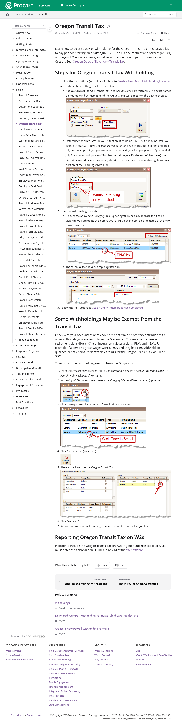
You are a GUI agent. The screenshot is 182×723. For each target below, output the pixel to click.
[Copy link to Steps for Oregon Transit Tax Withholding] (159, 73)
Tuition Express (25, 373)
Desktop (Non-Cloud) (28, 368)
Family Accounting (27, 55)
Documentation (24, 14)
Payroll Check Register (32, 334)
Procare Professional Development (31, 379)
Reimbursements (29, 317)
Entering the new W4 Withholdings (32, 118)
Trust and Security (104, 664)
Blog (138, 650)
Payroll (43, 14)
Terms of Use (34, 715)
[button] (160, 14)
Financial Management (61, 686)
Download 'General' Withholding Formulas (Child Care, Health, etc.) (32, 248)
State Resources (144, 664)
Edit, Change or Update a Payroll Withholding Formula (32, 237)
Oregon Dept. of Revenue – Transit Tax (98, 61)
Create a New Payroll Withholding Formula (32, 243)
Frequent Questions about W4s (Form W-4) (32, 112)
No (123, 565)
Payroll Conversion (30, 300)
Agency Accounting (27, 61)
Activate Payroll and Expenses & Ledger (32, 288)
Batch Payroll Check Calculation (32, 129)
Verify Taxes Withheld (32, 209)
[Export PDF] (161, 40)
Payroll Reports (28, 163)
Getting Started (25, 44)
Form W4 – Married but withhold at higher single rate (32, 135)
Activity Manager (26, 78)
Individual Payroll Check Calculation (32, 175)
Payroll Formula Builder (32, 226)
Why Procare (101, 659)
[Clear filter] (43, 26)
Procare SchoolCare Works (19, 659)
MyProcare (22, 390)
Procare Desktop (14, 655)
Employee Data (25, 84)
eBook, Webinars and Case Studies (154, 655)
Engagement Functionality (31, 385)
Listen (167, 32)
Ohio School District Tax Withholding (32, 197)
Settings (21, 356)
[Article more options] (168, 40)
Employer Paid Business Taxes (32, 186)
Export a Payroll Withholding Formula (32, 146)
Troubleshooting (28, 339)
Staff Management (59, 704)
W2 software (134, 550)
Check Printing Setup (31, 283)
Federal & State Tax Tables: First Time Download (32, 260)
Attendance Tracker (27, 67)
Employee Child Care (31, 322)
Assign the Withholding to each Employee (117, 307)
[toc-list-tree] (154, 40)
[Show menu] (171, 5)
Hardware (22, 396)
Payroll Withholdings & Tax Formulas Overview (32, 265)
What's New (23, 32)
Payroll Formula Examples (32, 231)
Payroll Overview (29, 95)
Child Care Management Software (66, 650)
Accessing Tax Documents (32, 101)
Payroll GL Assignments (32, 214)
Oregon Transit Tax (30, 123)
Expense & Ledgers (27, 345)
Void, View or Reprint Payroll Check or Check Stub (32, 169)
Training (21, 413)
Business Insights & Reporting (64, 664)
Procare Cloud (24, 362)
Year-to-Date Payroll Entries (32, 311)
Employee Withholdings (32, 180)
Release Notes (24, 38)
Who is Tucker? (102, 655)
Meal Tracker (24, 72)
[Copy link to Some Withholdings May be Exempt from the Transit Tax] (87, 327)
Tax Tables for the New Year (32, 254)
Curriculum (55, 677)
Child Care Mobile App (60, 655)
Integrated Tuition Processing (64, 691)
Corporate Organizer (28, 351)
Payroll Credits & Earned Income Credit (32, 328)
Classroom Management (62, 673)
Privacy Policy (17, 715)
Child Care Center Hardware (63, 668)
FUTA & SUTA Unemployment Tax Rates (32, 192)
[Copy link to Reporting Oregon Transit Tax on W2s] (150, 537)
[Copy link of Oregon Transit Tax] (108, 26)
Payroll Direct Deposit (31, 152)
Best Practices (24, 402)
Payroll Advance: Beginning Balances (32, 220)
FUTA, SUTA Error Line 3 (32, 157)
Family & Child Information (31, 50)
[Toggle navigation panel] (50, 29)
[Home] (27, 5)
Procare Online (13, 650)
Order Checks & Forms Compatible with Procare (32, 294)
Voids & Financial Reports (32, 271)
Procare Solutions (103, 650)
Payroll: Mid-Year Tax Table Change (32, 203)
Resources (22, 408)
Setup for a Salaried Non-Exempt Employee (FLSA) (32, 106)
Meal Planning (56, 695)
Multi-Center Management (63, 700)
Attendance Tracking (60, 659)
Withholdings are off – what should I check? (32, 140)
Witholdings (62, 603)
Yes (105, 565)
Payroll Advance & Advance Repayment (32, 305)
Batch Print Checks (30, 277)
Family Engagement (59, 682)
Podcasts (140, 659)
